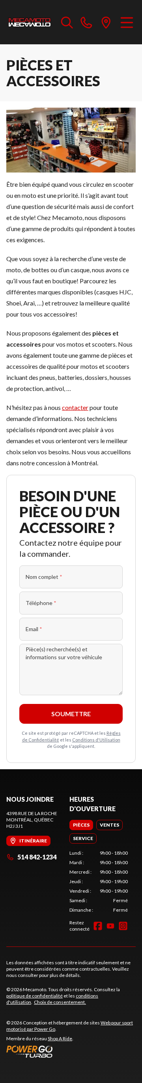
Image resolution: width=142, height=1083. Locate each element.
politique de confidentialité (34, 996)
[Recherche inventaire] (67, 22)
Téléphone (41, 602)
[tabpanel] (98, 881)
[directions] (106, 22)
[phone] (86, 22)
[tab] (81, 825)
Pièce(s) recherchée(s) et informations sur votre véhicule (64, 653)
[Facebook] (98, 926)
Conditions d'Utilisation (96, 739)
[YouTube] (110, 926)
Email (34, 629)
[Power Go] (71, 1051)
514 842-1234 (36, 857)
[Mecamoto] (29, 22)
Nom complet (44, 576)
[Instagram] (123, 926)
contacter (75, 407)
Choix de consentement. (60, 1002)
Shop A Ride (60, 1038)
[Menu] (127, 22)
